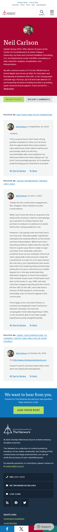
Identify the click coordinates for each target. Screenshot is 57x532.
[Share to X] (21, 529)
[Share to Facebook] (7, 529)
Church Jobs (34, 2)
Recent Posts (14, 99)
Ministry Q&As (22, 2)
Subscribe (15, 5)
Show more (9, 89)
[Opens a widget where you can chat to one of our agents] (44, 527)
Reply (34, 171)
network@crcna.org (15, 466)
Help (33, 5)
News (28, 5)
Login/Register (41, 5)
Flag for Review (19, 171)
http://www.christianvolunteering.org (29, 360)
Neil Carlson (21, 127)
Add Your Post (28, 410)
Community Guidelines (14, 519)
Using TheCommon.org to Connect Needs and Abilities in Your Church (25, 338)
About (22, 5)
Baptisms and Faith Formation (34, 115)
